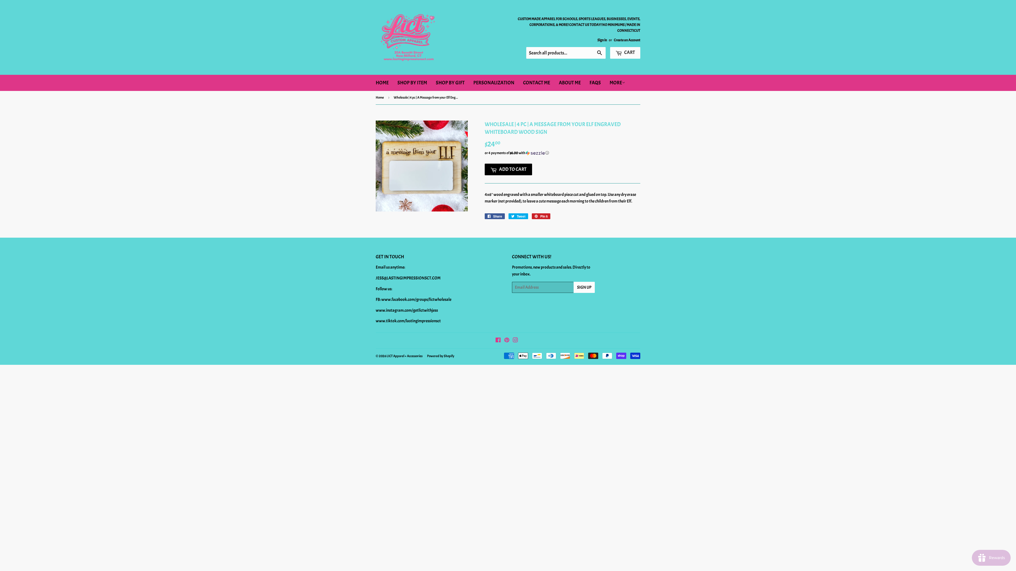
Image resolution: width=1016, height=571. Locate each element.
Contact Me (536, 83)
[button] (562, 153)
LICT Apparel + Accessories (405, 356)
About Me (570, 83)
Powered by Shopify (440, 356)
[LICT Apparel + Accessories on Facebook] (498, 340)
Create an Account (627, 40)
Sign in (602, 40)
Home (382, 83)
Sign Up (584, 287)
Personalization (493, 83)
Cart (629, 52)
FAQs (595, 83)
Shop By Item (412, 83)
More (616, 83)
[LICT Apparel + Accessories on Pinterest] (507, 340)
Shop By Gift (450, 83)
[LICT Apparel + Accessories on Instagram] (515, 340)
